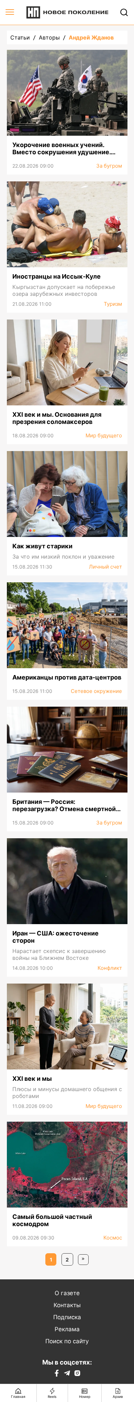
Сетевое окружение (96, 691)
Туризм (113, 304)
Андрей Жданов (91, 37)
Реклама (67, 1329)
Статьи (20, 37)
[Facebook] (56, 1374)
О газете (67, 1293)
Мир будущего (104, 435)
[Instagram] (77, 1374)
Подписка (67, 1317)
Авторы (49, 37)
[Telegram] (67, 1374)
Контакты (67, 1305)
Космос (112, 1237)
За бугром (109, 165)
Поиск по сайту (67, 1341)
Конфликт (110, 968)
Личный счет (105, 566)
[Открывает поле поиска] (124, 12)
